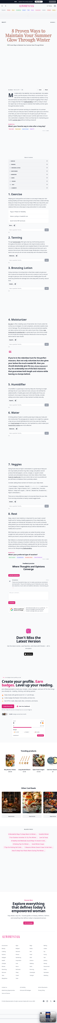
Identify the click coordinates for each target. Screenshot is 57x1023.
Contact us (4, 987)
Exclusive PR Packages (25, 990)
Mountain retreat (28, 557)
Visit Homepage (28, 923)
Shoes (45, 969)
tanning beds (16, 242)
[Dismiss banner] (47, 607)
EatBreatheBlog (28, 102)
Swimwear (46, 972)
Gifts (31, 957)
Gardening (18, 10)
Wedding (46, 975)
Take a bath (11, 129)
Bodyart (24, 10)
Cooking (4, 951)
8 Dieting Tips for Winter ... (21, 844)
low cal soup (43, 837)
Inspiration (18, 960)
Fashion (43, 10)
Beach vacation (12, 557)
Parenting (4, 969)
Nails (31, 966)
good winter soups (38, 844)
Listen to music (25, 129)
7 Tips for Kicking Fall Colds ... (13, 847)
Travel (17, 975)
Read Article (14, 817)
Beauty (3, 948)
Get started (40, 735)
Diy (44, 951)
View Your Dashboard (24, 706)
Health (3, 960)
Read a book (17, 129)
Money (45, 963)
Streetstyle (32, 972)
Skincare (4, 972)
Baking (53, 10)
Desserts (3, 10)
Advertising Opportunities (8, 990)
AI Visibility (22, 987)
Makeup (32, 963)
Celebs (45, 948)
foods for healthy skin (14, 477)
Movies (8, 10)
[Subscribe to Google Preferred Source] (17, 609)
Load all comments (14, 575)
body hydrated (15, 423)
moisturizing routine (14, 425)
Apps (17, 945)
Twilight (32, 975)
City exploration (20, 557)
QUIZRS (47, 130)
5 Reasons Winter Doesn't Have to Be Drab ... (39, 847)
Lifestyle (49, 10)
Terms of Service (6, 993)
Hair (45, 957)
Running (32, 969)
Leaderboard (15, 735)
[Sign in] (55, 6)
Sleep (17, 972)
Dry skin (10, 324)
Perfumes (18, 969)
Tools (17, 978)
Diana (11, 89)
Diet (31, 951)
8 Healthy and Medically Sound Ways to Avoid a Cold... (28, 841)
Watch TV (32, 129)
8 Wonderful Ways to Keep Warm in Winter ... (22, 834)
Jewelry (45, 960)
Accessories (38, 10)
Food (31, 954)
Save (40, 89)
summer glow (17, 120)
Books (32, 10)
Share (46, 89)
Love (17, 963)
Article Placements (42, 987)
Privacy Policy (41, 990)
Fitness (17, 954)
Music (13, 10)
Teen (28, 10)
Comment (11, 602)
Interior (31, 960)
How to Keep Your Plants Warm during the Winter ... (28, 850)
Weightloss (4, 978)
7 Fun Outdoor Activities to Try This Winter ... (23, 837)
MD (22, 89)
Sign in (30, 710)
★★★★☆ (52, 22)
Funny (45, 954)
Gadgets (4, 957)
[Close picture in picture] (41, 1013)
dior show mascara (38, 366)
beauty (4, 22)
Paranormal (46, 966)
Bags (31, 945)
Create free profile (8, 706)
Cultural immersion (38, 557)
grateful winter (44, 834)
